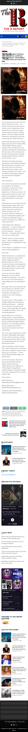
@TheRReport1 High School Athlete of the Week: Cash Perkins (18, 692)
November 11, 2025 (15, 63)
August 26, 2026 (17, 453)
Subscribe (26, 36)
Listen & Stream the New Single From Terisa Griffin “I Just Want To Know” (19, 670)
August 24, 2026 (17, 674)
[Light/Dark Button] (18, 36)
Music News (4, 51)
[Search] (22, 36)
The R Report (14, 29)
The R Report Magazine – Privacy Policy (15, 722)
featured (23, 411)
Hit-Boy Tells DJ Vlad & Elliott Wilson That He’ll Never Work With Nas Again (19, 449)
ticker (15, 415)
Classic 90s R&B (16, 411)
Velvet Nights (19, 415)
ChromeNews (20, 728)
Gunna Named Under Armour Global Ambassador (18, 658)
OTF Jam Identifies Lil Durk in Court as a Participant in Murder (19, 460)
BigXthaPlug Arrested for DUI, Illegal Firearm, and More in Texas (19, 681)
